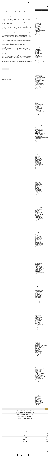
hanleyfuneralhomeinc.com (39, 115)
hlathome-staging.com (38, 128)
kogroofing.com (37, 54)
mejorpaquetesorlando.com (39, 116)
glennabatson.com (38, 182)
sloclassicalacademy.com (38, 180)
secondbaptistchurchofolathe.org (40, 392)
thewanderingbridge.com (39, 214)
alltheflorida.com (37, 372)
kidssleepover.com (37, 31)
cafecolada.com (37, 166)
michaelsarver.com (38, 126)
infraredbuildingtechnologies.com (40, 77)
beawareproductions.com (39, 208)
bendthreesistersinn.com (38, 245)
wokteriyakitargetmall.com (39, 129)
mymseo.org (37, 393)
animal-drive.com (37, 278)
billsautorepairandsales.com (39, 366)
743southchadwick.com (38, 85)
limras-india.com (37, 13)
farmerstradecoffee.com (38, 291)
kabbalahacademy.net (38, 120)
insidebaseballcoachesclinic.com (39, 373)
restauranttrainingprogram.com (40, 133)
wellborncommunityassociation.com (40, 61)
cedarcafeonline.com (38, 22)
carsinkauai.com (37, 374)
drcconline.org (37, 262)
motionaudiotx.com (38, 396)
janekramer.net (37, 220)
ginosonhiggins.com (38, 234)
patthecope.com (37, 273)
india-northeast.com (38, 86)
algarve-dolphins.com (38, 232)
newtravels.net (37, 32)
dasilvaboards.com (38, 181)
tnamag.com (37, 279)
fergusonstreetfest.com (38, 369)
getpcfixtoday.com (38, 46)
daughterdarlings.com (38, 18)
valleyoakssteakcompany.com (39, 268)
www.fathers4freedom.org (39, 305)
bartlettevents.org (37, 66)
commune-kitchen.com (38, 191)
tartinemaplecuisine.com (38, 219)
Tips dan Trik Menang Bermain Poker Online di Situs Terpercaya (25, 410)
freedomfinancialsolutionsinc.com (40, 311)
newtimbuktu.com (38, 27)
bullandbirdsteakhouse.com (39, 325)
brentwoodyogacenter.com (39, 330)
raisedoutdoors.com (38, 93)
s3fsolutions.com (37, 82)
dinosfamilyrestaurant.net (39, 76)
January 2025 (25, 443)
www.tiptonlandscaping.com (39, 331)
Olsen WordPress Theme (23, 456)
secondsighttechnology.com (39, 125)
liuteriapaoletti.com (38, 242)
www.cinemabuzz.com (38, 340)
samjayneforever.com (38, 370)
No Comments (20, 13)
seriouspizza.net (37, 275)
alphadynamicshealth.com (39, 378)
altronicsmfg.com (37, 28)
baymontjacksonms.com (38, 238)
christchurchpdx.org (38, 189)
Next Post (24, 75)
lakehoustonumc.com (38, 297)
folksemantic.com (37, 101)
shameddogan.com (38, 288)
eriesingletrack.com (38, 110)
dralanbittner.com (37, 106)
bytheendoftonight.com (38, 159)
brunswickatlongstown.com (39, 218)
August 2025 (25, 433)
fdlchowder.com (37, 323)
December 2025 (25, 431)
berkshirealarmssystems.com (39, 104)
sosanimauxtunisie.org (38, 53)
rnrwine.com (37, 387)
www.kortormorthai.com (38, 314)
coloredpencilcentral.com (38, 90)
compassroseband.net (38, 276)
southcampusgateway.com (39, 59)
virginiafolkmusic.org (38, 138)
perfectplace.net (37, 145)
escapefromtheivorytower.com (39, 84)
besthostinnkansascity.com (39, 400)
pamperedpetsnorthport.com (39, 111)
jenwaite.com (37, 382)
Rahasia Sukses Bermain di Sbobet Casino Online (25, 418)
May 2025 (25, 435)
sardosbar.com (37, 102)
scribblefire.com (37, 147)
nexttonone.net (37, 299)
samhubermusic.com (38, 403)
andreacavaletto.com (38, 151)
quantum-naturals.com (38, 367)
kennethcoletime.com (38, 216)
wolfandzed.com (37, 338)
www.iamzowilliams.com (38, 346)
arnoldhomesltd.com (38, 89)
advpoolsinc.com (37, 265)
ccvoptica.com (37, 333)
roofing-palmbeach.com (38, 87)
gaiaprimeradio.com (38, 223)
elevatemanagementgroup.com (39, 383)
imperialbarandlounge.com (39, 92)
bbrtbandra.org (37, 47)
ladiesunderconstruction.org (39, 73)
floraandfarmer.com (38, 81)
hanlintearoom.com (38, 380)
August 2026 (25, 420)
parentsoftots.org (37, 289)
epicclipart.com (37, 49)
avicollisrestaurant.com (38, 261)
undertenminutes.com (38, 24)
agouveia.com (37, 391)
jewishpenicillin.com (38, 135)
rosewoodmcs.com (38, 342)
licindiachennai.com (38, 17)
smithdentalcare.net (38, 401)
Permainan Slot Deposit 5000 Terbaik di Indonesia (17, 83)
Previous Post (9, 75)
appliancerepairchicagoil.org (39, 37)
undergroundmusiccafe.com (39, 402)
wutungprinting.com (38, 235)
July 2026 (25, 422)
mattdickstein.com (38, 295)
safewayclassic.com (38, 35)
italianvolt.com (37, 103)
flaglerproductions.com (38, 184)
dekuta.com (37, 339)
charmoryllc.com (37, 171)
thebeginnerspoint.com (38, 168)
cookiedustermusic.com (38, 248)
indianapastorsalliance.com (39, 267)
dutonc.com (37, 225)
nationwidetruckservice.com (39, 253)
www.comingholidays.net (38, 169)
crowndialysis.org (37, 132)
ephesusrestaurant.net (38, 353)
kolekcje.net (37, 141)
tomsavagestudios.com (38, 136)
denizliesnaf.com (37, 271)
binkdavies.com (37, 188)
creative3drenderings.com (39, 290)
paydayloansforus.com (38, 33)
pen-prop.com (37, 303)
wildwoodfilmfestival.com (39, 62)
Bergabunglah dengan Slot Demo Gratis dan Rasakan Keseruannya (25, 412)
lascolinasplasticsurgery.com (39, 326)
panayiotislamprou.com (38, 58)
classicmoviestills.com (38, 165)
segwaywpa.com (37, 284)
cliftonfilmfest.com (38, 91)
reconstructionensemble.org (39, 249)
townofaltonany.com (38, 239)
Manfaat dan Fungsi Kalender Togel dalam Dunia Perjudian (25, 414)
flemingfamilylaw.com (38, 386)
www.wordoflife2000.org (38, 98)
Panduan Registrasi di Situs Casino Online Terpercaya (6, 83)
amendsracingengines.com (39, 313)
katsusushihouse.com (38, 197)
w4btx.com (36, 118)
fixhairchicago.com (38, 270)
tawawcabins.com (37, 100)
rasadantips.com (37, 26)
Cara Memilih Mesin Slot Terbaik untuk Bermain (27, 83)
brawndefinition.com (38, 185)
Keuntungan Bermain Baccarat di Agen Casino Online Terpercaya (25, 416)
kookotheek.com (37, 57)
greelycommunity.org (38, 198)
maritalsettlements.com (38, 236)
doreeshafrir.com (37, 206)
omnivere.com (37, 25)
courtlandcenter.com (38, 259)
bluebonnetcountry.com (38, 48)
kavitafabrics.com (37, 250)
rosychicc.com (37, 157)
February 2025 (25, 441)
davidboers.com (37, 293)
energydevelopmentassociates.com (40, 80)
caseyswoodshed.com (38, 269)
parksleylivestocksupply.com (39, 152)
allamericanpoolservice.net (39, 134)
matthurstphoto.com (38, 371)
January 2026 (25, 429)
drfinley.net (36, 385)
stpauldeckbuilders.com (38, 318)
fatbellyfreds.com (37, 355)
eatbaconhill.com (37, 29)
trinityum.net (37, 350)
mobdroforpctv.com (38, 162)
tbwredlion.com (37, 365)
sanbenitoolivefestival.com (39, 164)
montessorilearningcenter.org (39, 368)
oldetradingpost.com (38, 72)
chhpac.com (37, 394)
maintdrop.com (37, 51)
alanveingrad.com (37, 233)
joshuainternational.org (38, 301)
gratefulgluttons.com (38, 161)
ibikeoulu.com (37, 210)
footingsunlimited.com (38, 319)
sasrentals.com (37, 124)
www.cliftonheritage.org (38, 327)
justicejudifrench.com (38, 213)
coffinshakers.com (37, 211)
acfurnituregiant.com (38, 23)
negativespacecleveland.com (39, 241)
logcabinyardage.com (38, 292)
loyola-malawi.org (37, 156)
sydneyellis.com (37, 131)
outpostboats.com (38, 158)
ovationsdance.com (38, 139)
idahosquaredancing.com (39, 99)
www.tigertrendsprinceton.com (39, 304)
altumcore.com (37, 277)
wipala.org (36, 155)
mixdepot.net (37, 341)
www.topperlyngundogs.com (39, 306)
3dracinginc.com (37, 172)
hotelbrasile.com (37, 64)
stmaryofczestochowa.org (39, 212)
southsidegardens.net (38, 349)
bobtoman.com (37, 52)
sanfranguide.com (37, 170)
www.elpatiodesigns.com (38, 356)
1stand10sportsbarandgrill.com (39, 117)
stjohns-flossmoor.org (38, 246)
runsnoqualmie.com (38, 320)
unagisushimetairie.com (38, 44)
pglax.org (36, 240)
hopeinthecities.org (38, 160)
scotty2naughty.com (38, 205)
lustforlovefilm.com (38, 193)
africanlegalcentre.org (38, 196)
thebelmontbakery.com (38, 34)
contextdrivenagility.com (38, 209)
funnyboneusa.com (38, 247)
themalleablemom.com (38, 215)
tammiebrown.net (37, 224)
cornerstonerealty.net (38, 344)
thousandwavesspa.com (38, 258)
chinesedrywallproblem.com (39, 244)
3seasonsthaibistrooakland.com (39, 146)
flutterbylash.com (37, 379)
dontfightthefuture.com (38, 88)
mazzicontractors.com (38, 351)
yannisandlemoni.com (38, 107)
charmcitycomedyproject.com (39, 207)
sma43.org (36, 328)
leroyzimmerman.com (38, 384)
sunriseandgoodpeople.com (39, 243)
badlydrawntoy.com (38, 296)
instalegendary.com (38, 39)
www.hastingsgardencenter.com (39, 347)
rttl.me (36, 397)
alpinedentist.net (37, 55)
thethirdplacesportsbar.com (39, 352)
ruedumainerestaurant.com (39, 199)
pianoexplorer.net (37, 348)
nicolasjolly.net (37, 194)
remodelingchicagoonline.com (39, 329)
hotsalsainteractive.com (38, 20)
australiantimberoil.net (38, 75)
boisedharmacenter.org (38, 153)
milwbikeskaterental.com (38, 237)
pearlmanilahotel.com (38, 50)
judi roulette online (5, 68)
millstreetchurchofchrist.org (39, 375)
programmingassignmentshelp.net (40, 30)
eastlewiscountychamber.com (39, 178)
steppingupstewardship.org (39, 332)
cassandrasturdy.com (38, 163)
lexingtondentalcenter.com (39, 130)
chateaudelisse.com (38, 60)
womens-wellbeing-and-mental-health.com (41, 137)
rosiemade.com (37, 112)
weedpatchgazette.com (38, 108)
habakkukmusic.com (38, 298)
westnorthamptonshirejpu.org (39, 63)
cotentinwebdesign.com (38, 71)
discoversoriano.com (38, 167)
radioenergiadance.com (38, 56)
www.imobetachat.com (38, 294)
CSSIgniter (29, 456)
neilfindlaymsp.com (38, 260)
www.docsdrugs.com (38, 321)
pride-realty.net (37, 377)
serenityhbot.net (37, 300)
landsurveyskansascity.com (39, 317)
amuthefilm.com (37, 192)
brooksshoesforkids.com (38, 280)
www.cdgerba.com (38, 359)
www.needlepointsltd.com (39, 324)
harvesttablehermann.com (39, 78)
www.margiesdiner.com (38, 322)
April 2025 (25, 437)
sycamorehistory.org (38, 343)
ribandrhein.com (37, 140)
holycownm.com (37, 252)
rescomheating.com (38, 398)
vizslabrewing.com (38, 105)
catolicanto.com (37, 142)
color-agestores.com (38, 154)
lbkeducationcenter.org (38, 143)
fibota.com (36, 358)
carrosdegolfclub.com (38, 79)
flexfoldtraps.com (37, 312)
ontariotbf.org (37, 38)
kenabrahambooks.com (38, 190)
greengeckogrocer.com (38, 127)
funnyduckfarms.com (38, 381)
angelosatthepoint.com (38, 266)
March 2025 (25, 439)
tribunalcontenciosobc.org (39, 179)
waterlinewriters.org (38, 287)
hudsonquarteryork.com (38, 357)
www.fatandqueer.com (38, 315)
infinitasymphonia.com (38, 195)
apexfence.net (37, 404)
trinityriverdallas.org (38, 144)
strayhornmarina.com (38, 183)
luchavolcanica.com (38, 251)
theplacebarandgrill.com (38, 263)
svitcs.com (36, 274)
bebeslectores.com (38, 74)
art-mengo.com (37, 222)
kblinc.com (36, 109)
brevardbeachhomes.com (39, 83)
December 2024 (25, 445)
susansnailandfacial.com (38, 302)
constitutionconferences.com (39, 272)
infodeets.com (37, 19)
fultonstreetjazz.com (38, 65)
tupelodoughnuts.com (38, 113)
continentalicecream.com (38, 186)
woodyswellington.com (38, 354)
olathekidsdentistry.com (38, 114)
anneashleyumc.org (38, 316)
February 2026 (25, 427)
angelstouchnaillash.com (38, 119)
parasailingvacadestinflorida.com (40, 376)
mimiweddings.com (38, 399)
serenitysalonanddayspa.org (39, 21)
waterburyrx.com (37, 264)
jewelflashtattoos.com (38, 45)
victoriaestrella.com (38, 257)
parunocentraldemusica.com (39, 360)
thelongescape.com (38, 226)
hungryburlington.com (38, 217)
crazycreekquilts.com (38, 187)
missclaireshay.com (38, 12)
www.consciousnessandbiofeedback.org (41, 345)
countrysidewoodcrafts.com (39, 36)
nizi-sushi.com (37, 221)
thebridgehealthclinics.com (39, 286)
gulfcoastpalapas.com (38, 285)
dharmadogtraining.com (38, 395)
